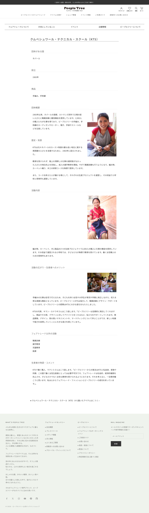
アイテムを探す (56, 15)
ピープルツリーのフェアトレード (33, 15)
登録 (116, 444)
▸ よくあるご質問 (51, 442)
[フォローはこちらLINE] (31, 498)
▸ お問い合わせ (83, 441)
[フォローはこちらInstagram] (19, 498)
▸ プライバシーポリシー (86, 453)
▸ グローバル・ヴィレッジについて (58, 450)
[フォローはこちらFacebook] (7, 498)
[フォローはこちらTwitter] (13, 498)
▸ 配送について (83, 449)
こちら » (96, 400)
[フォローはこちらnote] (37, 499)
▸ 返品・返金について (86, 445)
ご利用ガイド (100, 15)
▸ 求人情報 (49, 439)
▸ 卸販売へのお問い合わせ (54, 446)
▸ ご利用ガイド (83, 437)
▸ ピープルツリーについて (87, 427)
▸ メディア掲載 (50, 435)
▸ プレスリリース (51, 431)
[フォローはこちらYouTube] (25, 498)
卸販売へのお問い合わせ (119, 15)
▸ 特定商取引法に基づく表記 (88, 457)
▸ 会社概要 (49, 427)
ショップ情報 (71, 15)
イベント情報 (86, 15)
